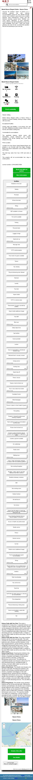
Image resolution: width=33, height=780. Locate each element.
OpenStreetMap (28, 746)
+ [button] (3, 725)
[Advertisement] (16, 40)
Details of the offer (16, 751)
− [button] (3, 727)
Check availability (10, 109)
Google (22, 775)
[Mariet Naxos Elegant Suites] (10, 58)
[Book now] (31, 8)
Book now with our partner (21, 170)
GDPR (16, 778)
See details (16, 757)
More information (21, 175)
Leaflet (21, 746)
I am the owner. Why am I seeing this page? (10, 763)
